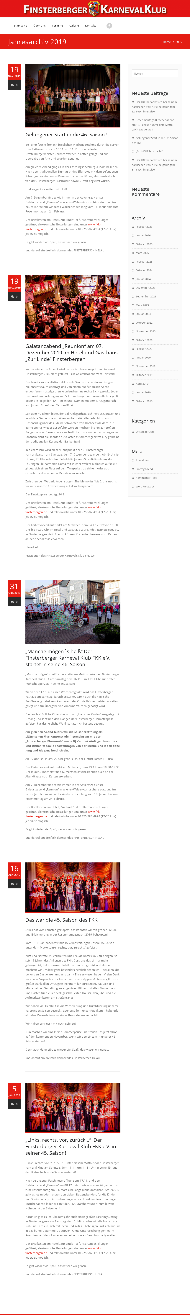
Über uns (39, 25)
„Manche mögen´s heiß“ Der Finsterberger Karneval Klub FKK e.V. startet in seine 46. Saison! (67, 658)
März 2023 (142, 305)
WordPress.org (145, 486)
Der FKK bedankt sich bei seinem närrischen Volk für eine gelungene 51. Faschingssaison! (154, 164)
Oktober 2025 (144, 244)
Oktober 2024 (144, 270)
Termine (57, 25)
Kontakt (90, 25)
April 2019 (142, 383)
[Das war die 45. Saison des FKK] (72, 887)
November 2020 (145, 331)
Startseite (20, 25)
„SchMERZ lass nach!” (149, 151)
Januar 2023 (143, 314)
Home (167, 42)
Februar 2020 (144, 349)
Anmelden (142, 460)
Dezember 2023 (145, 287)
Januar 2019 (143, 392)
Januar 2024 (143, 279)
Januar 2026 (143, 235)
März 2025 (142, 253)
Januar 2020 (143, 357)
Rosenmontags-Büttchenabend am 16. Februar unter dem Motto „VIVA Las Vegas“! (153, 124)
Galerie (74, 25)
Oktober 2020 (144, 340)
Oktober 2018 (144, 401)
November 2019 (145, 366)
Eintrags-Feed (144, 469)
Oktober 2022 (144, 322)
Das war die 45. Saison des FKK (61, 919)
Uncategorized (145, 431)
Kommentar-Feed (146, 477)
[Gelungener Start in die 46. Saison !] (72, 95)
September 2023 (146, 296)
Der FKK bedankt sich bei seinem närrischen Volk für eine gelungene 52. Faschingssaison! (154, 106)
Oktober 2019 (144, 375)
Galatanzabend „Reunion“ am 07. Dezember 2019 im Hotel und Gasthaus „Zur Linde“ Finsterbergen (71, 352)
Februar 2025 (144, 261)
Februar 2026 (144, 226)
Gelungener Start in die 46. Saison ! (66, 134)
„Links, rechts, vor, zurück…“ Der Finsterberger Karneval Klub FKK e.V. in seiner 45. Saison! (70, 1146)
